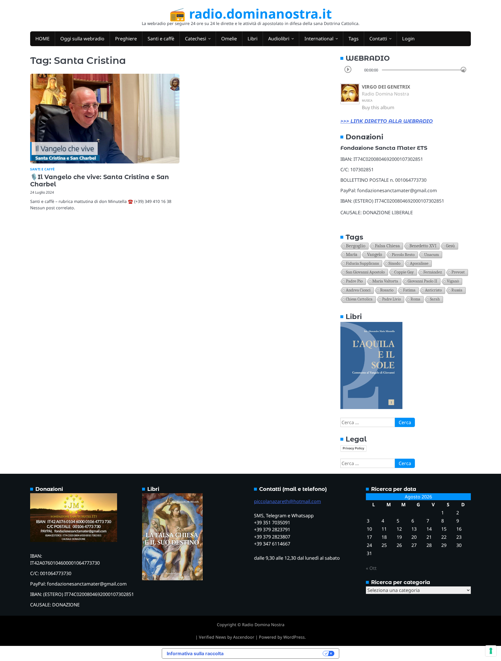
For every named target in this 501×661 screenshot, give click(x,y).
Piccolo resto (403, 254)
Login (408, 38)
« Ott (371, 568)
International (318, 38)
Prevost (458, 272)
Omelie (229, 38)
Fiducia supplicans (362, 263)
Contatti (378, 38)
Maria (351, 254)
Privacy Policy (353, 448)
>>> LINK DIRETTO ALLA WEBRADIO (386, 121)
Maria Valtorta (385, 281)
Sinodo (394, 263)
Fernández (432, 272)
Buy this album (378, 107)
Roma (415, 299)
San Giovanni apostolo (365, 272)
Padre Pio (354, 281)
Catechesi (195, 38)
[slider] (463, 69)
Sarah (435, 299)
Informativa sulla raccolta (195, 653)
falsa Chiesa (387, 245)
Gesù (450, 245)
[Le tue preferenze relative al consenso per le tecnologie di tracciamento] (490, 650)
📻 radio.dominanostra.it (250, 13)
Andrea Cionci (358, 290)
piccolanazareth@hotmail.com (287, 501)
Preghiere (126, 38)
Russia (456, 290)
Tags (353, 38)
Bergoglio (355, 245)
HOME (42, 38)
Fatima (409, 290)
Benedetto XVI (422, 245)
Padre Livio (391, 299)
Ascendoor (243, 637)
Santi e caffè (161, 38)
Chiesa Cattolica (359, 299)
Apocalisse (419, 263)
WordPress (294, 637)
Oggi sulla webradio (82, 38)
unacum (431, 254)
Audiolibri (278, 38)
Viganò (453, 281)
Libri (252, 38)
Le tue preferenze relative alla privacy (276, 653)
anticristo (433, 290)
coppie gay (404, 272)
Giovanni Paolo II (422, 281)
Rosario (386, 290)
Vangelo (374, 254)
